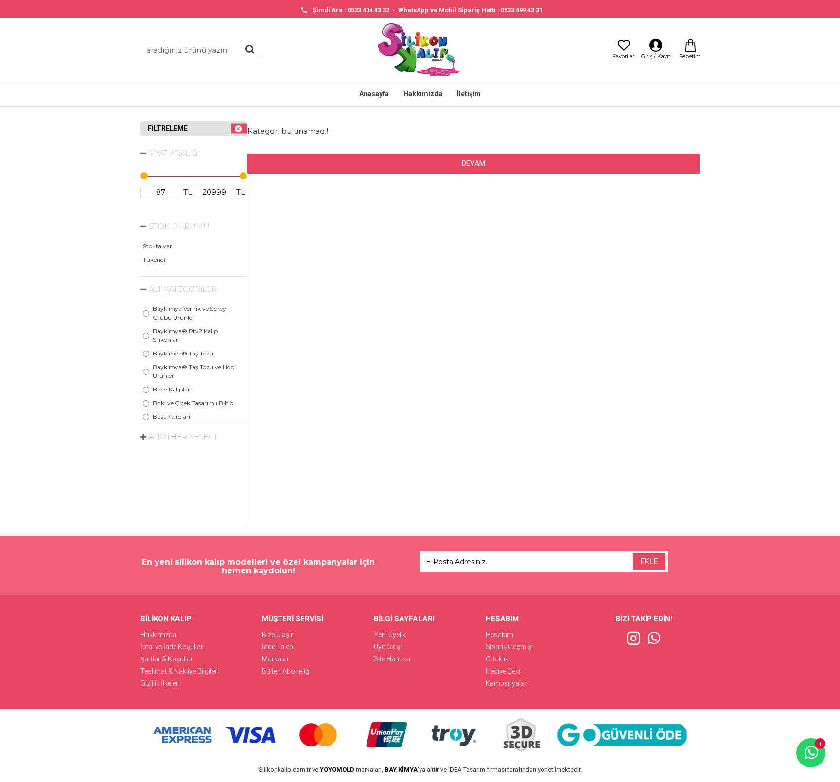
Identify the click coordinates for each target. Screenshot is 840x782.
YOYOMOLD (337, 769)
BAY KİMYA (401, 769)
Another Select (183, 436)
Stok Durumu (179, 226)
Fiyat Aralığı (174, 153)
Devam (473, 163)
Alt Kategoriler (183, 289)
